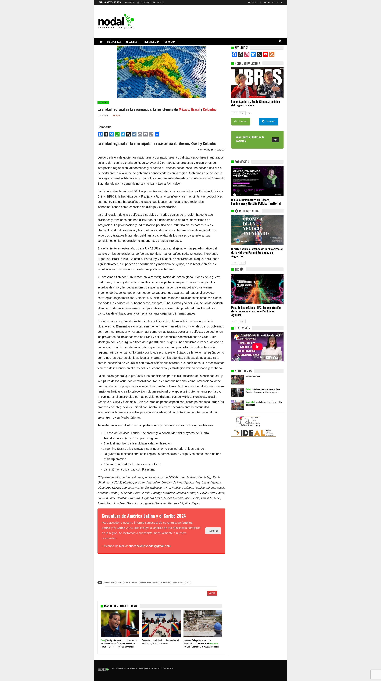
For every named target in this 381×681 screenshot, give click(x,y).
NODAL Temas (103, 102)
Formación (169, 41)
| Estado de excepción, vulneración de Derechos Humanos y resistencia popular (263, 391)
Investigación (151, 41)
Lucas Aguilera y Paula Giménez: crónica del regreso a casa (255, 103)
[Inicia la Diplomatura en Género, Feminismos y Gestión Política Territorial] (257, 181)
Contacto (160, 2)
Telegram (270, 121)
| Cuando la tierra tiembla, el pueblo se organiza (264, 403)
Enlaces (131, 2)
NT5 (188, 582)
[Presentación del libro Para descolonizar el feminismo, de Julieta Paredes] (161, 623)
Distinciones (145, 2)
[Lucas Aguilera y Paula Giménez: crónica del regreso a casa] (257, 82)
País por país (114, 41)
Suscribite (213, 531)
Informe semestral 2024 (149, 582)
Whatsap (243, 121)
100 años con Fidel (253, 376)
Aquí (275, 140)
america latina (109, 582)
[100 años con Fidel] (237, 379)
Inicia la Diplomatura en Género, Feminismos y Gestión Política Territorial (256, 201)
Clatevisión (242, 328)
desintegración (131, 582)
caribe (120, 582)
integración (165, 582)
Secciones (131, 41)
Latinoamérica (178, 582)
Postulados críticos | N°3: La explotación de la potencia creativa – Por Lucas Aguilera (256, 311)
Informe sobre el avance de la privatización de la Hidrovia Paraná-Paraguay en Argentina (257, 252)
